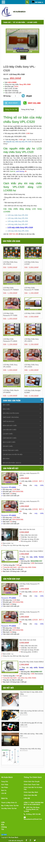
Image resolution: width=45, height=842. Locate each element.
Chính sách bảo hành (31, 792)
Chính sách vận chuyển (32, 781)
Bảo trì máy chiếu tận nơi (10, 805)
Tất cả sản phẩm (19, 22)
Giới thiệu (4, 784)
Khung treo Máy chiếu (11, 450)
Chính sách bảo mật (30, 795)
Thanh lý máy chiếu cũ (9, 802)
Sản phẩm (4, 787)
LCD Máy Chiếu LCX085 (32, 313)
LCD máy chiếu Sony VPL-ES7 (18, 224)
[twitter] (34, 840)
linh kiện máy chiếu (9, 429)
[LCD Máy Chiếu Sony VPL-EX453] (7, 357)
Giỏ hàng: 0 (39, 2)
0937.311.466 (34, 103)
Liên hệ (3, 793)
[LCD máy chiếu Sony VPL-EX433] (28, 357)
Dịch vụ (3, 790)
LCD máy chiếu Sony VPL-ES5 (18, 221)
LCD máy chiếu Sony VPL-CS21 (18, 231)
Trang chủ (6, 22)
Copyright (4, 837)
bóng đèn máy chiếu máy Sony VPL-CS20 (18, 141)
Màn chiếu (6, 409)
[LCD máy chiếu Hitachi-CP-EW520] (7, 383)
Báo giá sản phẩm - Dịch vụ (12, 463)
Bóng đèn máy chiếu (10, 425)
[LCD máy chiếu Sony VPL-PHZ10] (7, 255)
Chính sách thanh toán (31, 784)
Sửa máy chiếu (8, 446)
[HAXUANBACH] (3, 2)
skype (29, 96)
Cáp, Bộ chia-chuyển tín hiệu (12, 454)
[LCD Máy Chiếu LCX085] (28, 306)
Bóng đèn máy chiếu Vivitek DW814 (31, 551)
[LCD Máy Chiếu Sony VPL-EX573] (28, 331)
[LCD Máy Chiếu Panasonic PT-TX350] (7, 306)
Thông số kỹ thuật (27, 109)
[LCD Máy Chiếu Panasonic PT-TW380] (28, 280)
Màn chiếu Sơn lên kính (27, 529)
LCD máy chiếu (32, 22)
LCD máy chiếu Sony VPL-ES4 (18, 218)
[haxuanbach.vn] (4, 835)
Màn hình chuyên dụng (11, 413)
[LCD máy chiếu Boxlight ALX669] (28, 383)
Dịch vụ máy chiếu (9, 442)
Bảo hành (6, 458)
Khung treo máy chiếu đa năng (30, 748)
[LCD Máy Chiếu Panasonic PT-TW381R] (7, 280)
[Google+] (30, 840)
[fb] (26, 840)
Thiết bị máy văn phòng (11, 417)
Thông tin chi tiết (11, 109)
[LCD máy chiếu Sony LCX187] (28, 255)
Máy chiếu (6, 405)
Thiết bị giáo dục (8, 421)
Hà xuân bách (19, 12)
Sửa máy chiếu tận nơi (9, 808)
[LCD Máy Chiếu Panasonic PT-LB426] (7, 331)
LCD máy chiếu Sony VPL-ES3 (18, 215)
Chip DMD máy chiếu (9, 438)
